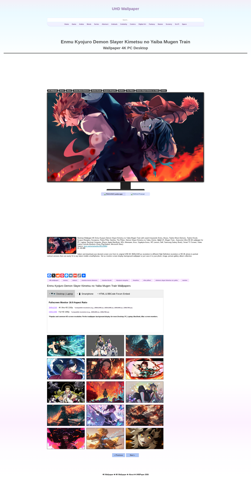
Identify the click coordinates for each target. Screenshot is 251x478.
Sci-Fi (177, 24)
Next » (132, 455)
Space (184, 24)
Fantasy (152, 24)
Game (74, 24)
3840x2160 (53, 308)
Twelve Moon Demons (81, 90)
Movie (89, 24)
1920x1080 (53, 312)
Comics (133, 24)
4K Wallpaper (52, 90)
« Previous (118, 455)
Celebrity (123, 24)
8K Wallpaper (121, 475)
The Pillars (130, 90)
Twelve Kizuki (96, 90)
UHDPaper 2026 (142, 475)
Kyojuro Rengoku (110, 90)
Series (96, 24)
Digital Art (142, 24)
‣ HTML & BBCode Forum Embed (114, 294)
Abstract (105, 24)
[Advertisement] (125, 216)
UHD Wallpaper (125, 9)
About (131, 475)
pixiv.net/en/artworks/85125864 (95, 246)
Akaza (69, 90)
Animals (114, 24)
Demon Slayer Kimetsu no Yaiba (148, 90)
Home (66, 24)
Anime (81, 24)
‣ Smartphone (85, 294)
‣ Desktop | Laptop (61, 294)
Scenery (169, 24)
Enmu (62, 90)
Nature (160, 24)
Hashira (121, 90)
